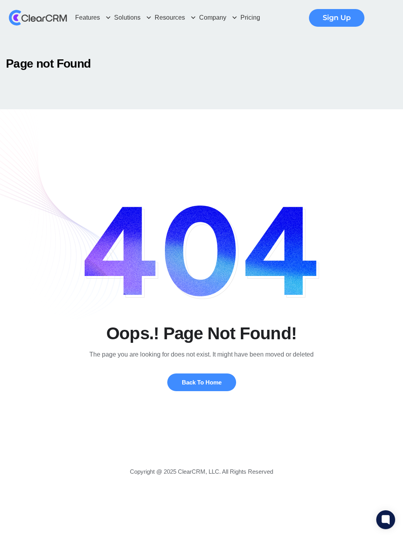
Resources (170, 17)
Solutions (127, 17)
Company (212, 17)
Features (87, 17)
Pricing (250, 17)
